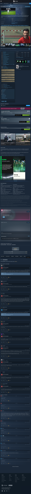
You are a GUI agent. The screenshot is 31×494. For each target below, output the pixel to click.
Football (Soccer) (5, 25)
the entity (4, 321)
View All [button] (29, 132)
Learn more (28, 123)
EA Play (7, 87)
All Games (2, 5)
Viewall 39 (28, 61)
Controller (8, 25)
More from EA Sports (7, 210)
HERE (3, 119)
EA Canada (5, 85)
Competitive (19, 25)
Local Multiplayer (22, 25)
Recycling (10, 480)
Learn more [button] (28, 105)
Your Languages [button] (5, 259)
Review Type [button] (2, 256)
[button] (1, 3)
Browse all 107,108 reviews (15, 466)
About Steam (3, 476)
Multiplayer (11, 25)
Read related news (4, 96)
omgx (3, 359)
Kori (3, 265)
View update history (4, 95)
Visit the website (3, 89)
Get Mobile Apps (24, 477)
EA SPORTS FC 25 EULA (4, 77)
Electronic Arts (13, 23)
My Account (23, 480)
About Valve (10, 476)
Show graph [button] (28, 257)
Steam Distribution (4, 480)
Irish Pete (4, 345)
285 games (4, 346)
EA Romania (8, 85)
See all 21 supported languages (19, 57)
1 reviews (7, 346)
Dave (3, 333)
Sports (2, 25)
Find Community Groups (4, 98)
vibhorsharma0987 (5, 383)
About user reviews (9, 244)
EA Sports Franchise (9, 5)
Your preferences (14, 244)
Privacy (16, 476)
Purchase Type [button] (7, 256)
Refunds (16, 481)
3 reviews (7, 360)
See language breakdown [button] (3, 244)
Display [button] (25, 256)
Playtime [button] (21, 256)
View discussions (3, 97)
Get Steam (23, 476)
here (14, 238)
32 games (4, 360)
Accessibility (16, 477)
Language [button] (12, 256)
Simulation (14, 25)
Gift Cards (3, 481)
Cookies (16, 480)
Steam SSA (3, 477)
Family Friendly (25, 25)
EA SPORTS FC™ (10, 87)
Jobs (9, 477)
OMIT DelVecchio (5, 307)
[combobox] (21, 3)
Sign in (1, 48)
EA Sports (5, 87)
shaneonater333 (5, 281)
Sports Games (5, 5)
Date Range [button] (16, 256)
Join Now (2, 112)
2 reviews (4, 334)
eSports (16, 25)
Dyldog (3, 293)
